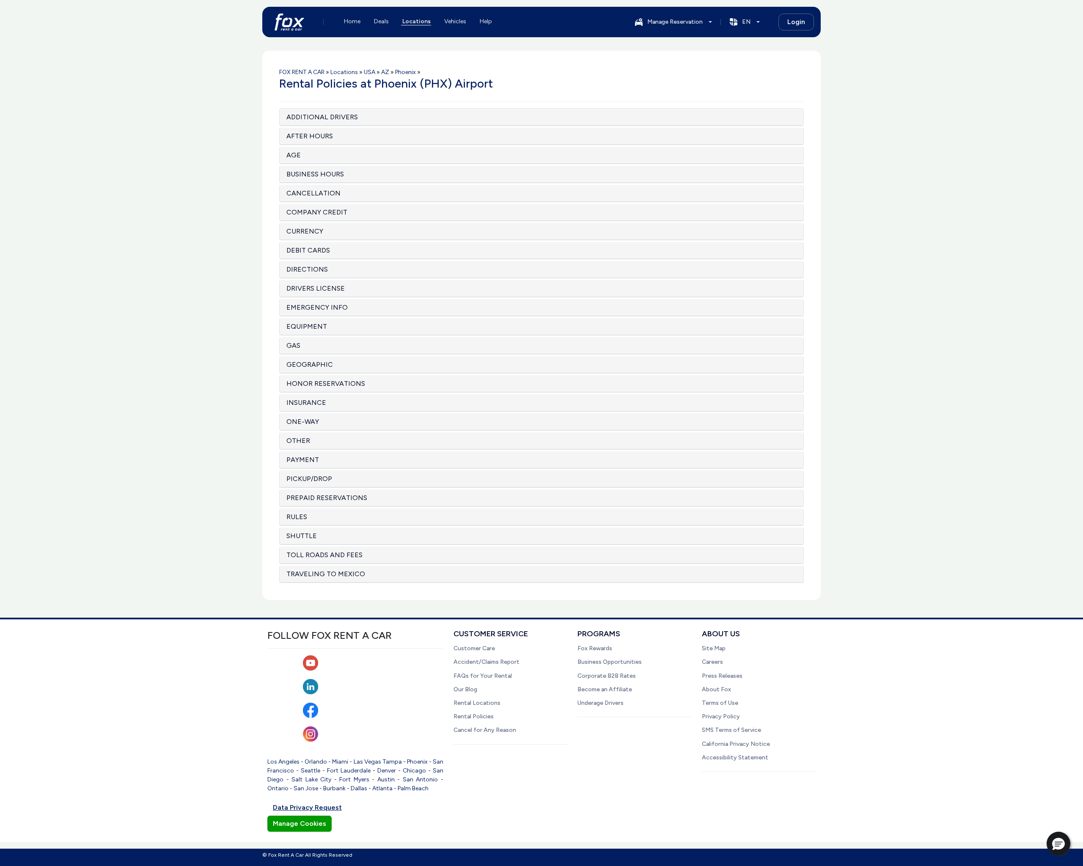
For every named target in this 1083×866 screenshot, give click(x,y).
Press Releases (722, 675)
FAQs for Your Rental (483, 675)
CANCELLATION (313, 193)
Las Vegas (367, 761)
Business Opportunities (609, 661)
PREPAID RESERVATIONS (326, 498)
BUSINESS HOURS (315, 174)
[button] (1058, 843)
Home (352, 21)
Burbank (334, 788)
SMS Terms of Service (731, 730)
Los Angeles (283, 761)
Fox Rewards (594, 648)
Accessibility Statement (735, 757)
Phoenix (417, 761)
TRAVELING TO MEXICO (325, 574)
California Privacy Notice (736, 744)
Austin (386, 779)
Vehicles (455, 21)
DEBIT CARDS (308, 250)
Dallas (359, 788)
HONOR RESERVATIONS (325, 383)
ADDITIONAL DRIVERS (322, 117)
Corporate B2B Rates (606, 675)
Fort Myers (354, 779)
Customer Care (474, 648)
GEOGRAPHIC (309, 364)
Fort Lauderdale (349, 770)
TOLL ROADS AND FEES (324, 555)
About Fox (716, 689)
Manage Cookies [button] (299, 823)
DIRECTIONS (307, 269)
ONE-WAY (302, 422)
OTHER (298, 441)
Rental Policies (474, 716)
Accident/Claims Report (487, 661)
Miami (340, 761)
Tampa (392, 761)
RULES (296, 517)
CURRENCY (304, 231)
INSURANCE (306, 403)
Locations (416, 21)
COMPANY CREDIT (316, 212)
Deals (381, 21)
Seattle (310, 770)
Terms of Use (720, 703)
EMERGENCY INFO (317, 307)
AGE (293, 155)
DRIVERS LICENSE (315, 288)
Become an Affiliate (604, 689)
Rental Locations (477, 703)
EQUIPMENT (306, 326)
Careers (712, 661)
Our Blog (465, 689)
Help (486, 21)
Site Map (714, 648)
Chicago (414, 770)
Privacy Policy (721, 716)
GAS (293, 345)
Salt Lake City (311, 779)
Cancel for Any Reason (485, 730)
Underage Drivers (600, 703)
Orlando (316, 761)
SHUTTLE (301, 536)
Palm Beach (413, 788)
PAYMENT (302, 460)
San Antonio (420, 779)
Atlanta (382, 788)
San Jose (306, 788)
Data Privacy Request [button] (307, 807)
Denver (386, 770)
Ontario (278, 788)
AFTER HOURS (309, 136)
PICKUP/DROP (309, 479)
